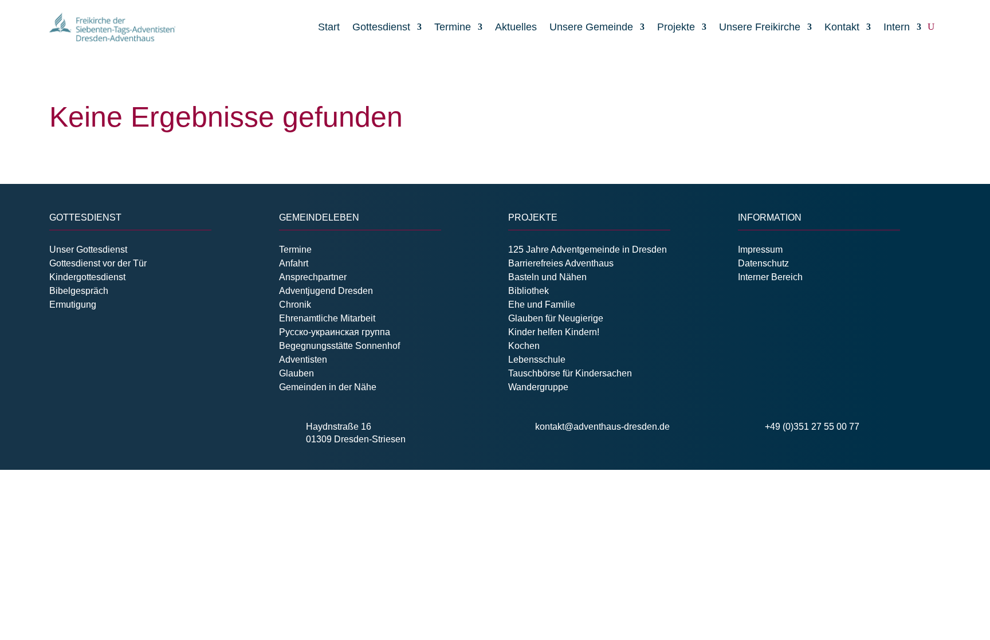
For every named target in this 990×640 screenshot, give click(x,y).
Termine (452, 27)
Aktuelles (516, 27)
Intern (896, 27)
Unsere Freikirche (759, 27)
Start (329, 27)
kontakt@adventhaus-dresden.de (602, 426)
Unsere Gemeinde (591, 27)
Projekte (676, 27)
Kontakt (841, 27)
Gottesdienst (381, 27)
